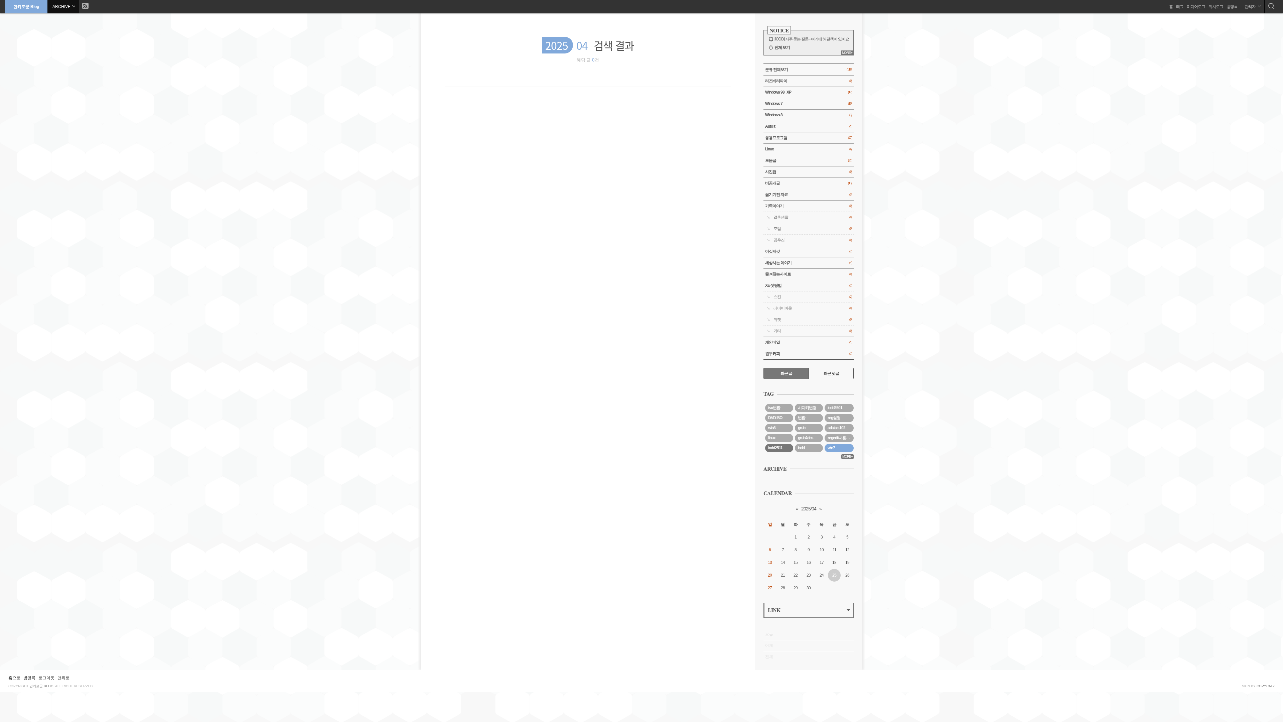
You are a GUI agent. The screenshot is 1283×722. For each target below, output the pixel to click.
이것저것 (808, 251)
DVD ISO (775, 417)
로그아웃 (46, 678)
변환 (801, 417)
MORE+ (847, 52)
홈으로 (14, 678)
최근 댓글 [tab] (831, 373)
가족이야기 (808, 206)
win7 (831, 448)
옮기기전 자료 (808, 194)
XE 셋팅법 (808, 285)
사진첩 (808, 171)
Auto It (808, 126)
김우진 (812, 240)
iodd (801, 448)
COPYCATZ (1266, 686)
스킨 (812, 296)
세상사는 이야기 (808, 262)
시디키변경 (807, 407)
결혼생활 (812, 217)
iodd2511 (775, 448)
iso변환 (774, 407)
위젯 (812, 319)
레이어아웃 (812, 308)
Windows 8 (808, 115)
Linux (808, 149)
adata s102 (836, 428)
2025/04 (808, 508)
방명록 (1232, 6)
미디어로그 (1196, 6)
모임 (812, 228)
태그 (1179, 6)
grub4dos (805, 438)
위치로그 (1215, 6)
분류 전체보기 (808, 69)
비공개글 (808, 183)
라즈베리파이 (808, 81)
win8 (771, 428)
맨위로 (63, 678)
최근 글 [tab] (786, 373)
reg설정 (834, 417)
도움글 (808, 160)
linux (771, 438)
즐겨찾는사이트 (808, 274)
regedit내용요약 (840, 438)
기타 (812, 331)
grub (801, 428)
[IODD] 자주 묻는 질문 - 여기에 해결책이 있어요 (811, 39)
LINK (774, 610)
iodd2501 (835, 407)
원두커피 (808, 353)
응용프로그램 (808, 137)
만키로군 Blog (26, 6)
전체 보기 (782, 47)
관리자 (1250, 6)
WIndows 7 (808, 103)
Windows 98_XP (808, 92)
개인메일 (808, 342)
